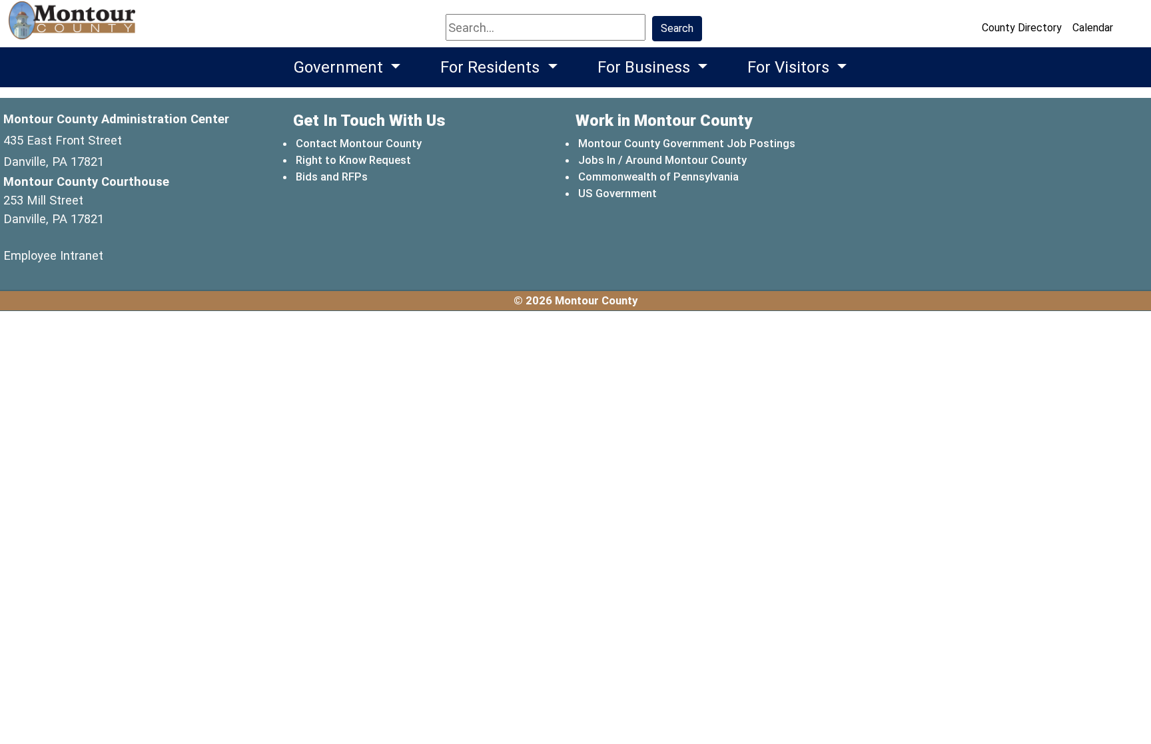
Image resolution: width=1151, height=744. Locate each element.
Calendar (1092, 27)
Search (677, 28)
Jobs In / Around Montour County (662, 160)
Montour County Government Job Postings (686, 143)
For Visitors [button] (790, 67)
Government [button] (340, 67)
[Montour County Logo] (73, 26)
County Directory (1022, 27)
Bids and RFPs (332, 176)
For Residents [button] (492, 67)
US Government (618, 193)
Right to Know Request (353, 160)
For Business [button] (645, 67)
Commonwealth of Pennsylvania (659, 176)
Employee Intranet (53, 255)
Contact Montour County (359, 143)
